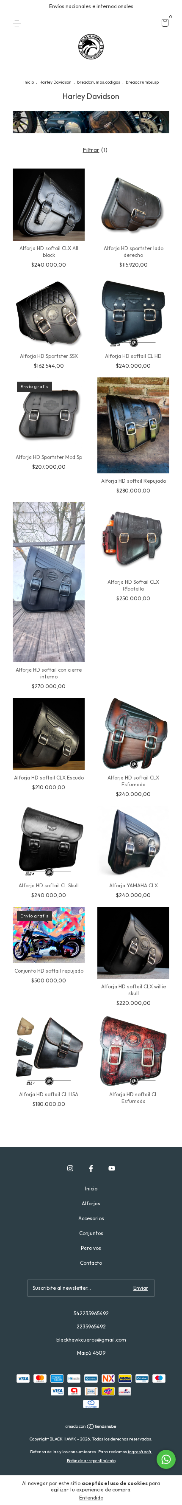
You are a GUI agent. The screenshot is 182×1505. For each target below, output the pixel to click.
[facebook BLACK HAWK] (91, 1168)
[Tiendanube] (91, 1427)
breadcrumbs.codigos (98, 82)
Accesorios (91, 1218)
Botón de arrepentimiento (91, 1460)
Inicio (28, 82)
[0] (163, 24)
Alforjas (91, 1203)
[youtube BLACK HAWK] (111, 1168)
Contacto (91, 1263)
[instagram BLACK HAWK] (70, 1168)
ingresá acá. (140, 1451)
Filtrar (91, 150)
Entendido (91, 1497)
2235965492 (91, 1326)
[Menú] (18, 23)
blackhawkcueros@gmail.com (91, 1339)
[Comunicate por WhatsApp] (166, 1459)
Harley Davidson (55, 82)
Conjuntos (91, 1233)
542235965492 (91, 1313)
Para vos (91, 1248)
